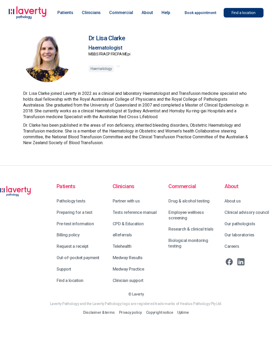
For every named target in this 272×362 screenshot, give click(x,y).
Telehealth (122, 246)
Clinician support (128, 280)
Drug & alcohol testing (188, 201)
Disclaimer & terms (98, 312)
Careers (231, 246)
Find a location (70, 280)
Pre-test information (75, 223)
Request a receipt (72, 246)
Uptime (183, 312)
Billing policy (68, 234)
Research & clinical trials (191, 229)
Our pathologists (239, 223)
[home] (27, 12)
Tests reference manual (134, 212)
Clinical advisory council (246, 212)
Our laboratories (239, 234)
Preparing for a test (74, 212)
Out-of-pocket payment (78, 257)
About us (232, 201)
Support (64, 269)
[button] (65, 13)
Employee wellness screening (186, 215)
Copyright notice (159, 312)
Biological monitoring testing (188, 243)
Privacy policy (130, 312)
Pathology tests (71, 201)
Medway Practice (128, 269)
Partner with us (126, 201)
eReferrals (122, 234)
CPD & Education (128, 223)
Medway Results (128, 257)
